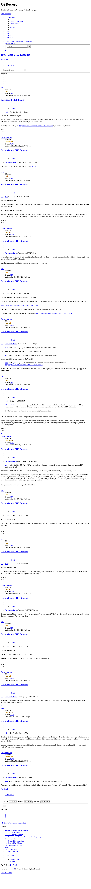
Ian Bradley (14, 865)
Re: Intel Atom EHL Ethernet (14, 150)
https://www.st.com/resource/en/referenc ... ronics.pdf (19, 305)
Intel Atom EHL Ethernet (15, 54)
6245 (12, 144)
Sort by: (21, 801)
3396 (12, 715)
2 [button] (5, 79)
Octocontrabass (6, 138)
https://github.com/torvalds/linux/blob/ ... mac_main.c (53, 313)
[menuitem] (17, 21)
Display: (6, 801)
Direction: (36, 801)
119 (11, 94)
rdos (2, 708)
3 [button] (5, 81)
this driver (33, 166)
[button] (6, 83)
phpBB (12, 869)
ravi (2, 87)
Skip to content (6, 14)
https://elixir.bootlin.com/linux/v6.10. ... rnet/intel (36, 126)
